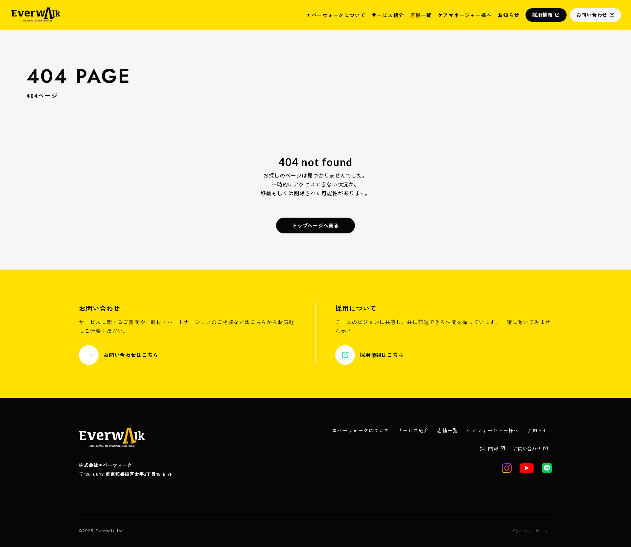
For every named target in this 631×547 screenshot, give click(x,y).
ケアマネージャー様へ (465, 15)
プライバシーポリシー (531, 531)
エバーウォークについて (336, 15)
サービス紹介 (388, 15)
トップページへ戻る (315, 225)
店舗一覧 (421, 15)
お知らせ (509, 15)
